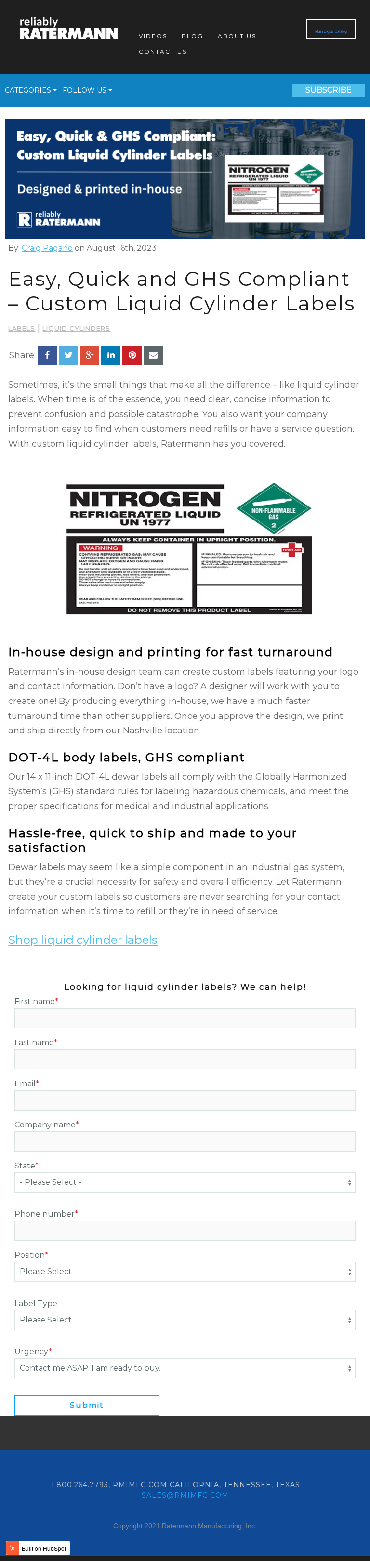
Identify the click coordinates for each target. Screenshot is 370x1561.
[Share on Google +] (89, 355)
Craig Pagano (47, 248)
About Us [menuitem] (237, 36)
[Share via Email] (153, 355)
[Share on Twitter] (68, 355)
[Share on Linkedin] (110, 355)
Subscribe (328, 90)
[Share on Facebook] (47, 355)
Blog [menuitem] (192, 36)
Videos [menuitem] (153, 36)
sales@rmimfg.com (185, 1495)
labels (21, 328)
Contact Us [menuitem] (163, 51)
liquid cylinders (76, 328)
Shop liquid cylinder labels (83, 940)
